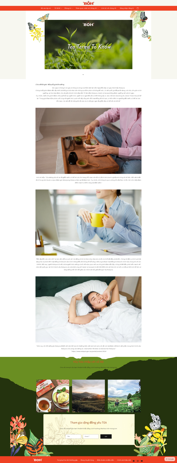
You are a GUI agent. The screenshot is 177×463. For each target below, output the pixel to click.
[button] (58, 8)
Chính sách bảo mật (124, 460)
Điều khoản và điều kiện (105, 460)
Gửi (106, 436)
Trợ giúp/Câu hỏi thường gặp (67, 460)
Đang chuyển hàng (87, 460)
